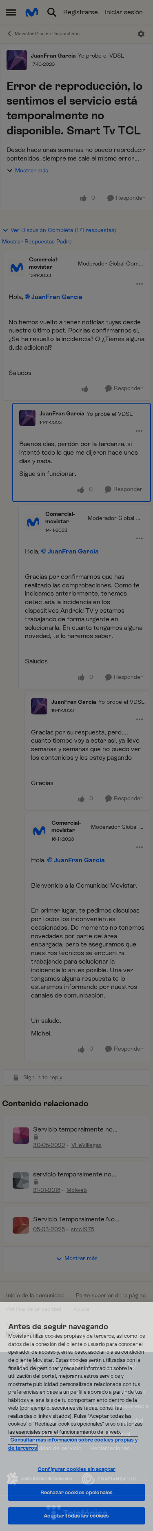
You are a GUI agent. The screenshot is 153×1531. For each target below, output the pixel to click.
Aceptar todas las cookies (76, 1516)
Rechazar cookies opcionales (76, 1492)
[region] (76, 1416)
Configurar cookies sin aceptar (76, 1469)
